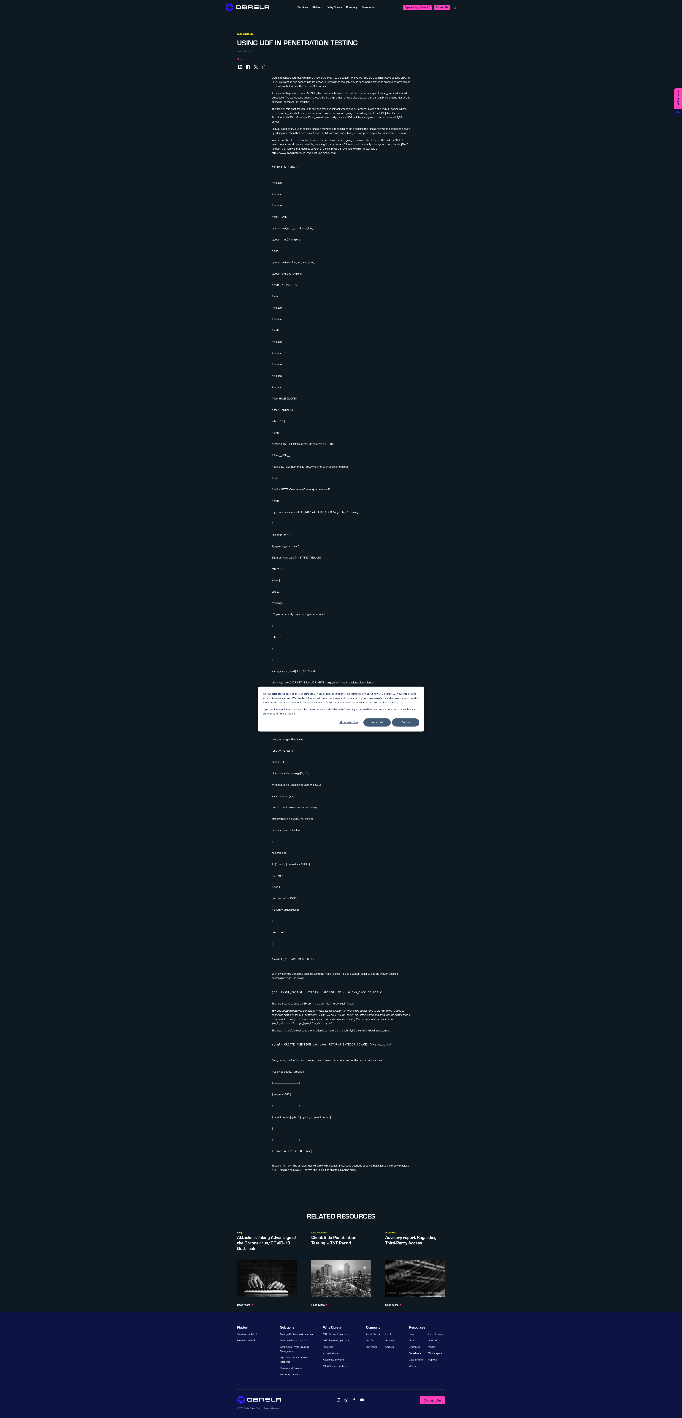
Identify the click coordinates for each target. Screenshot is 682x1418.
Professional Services (291, 1368)
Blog (411, 1334)
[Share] (264, 67)
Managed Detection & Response (297, 1334)
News (412, 1340)
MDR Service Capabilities (336, 1334)
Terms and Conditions (272, 1408)
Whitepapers (435, 1353)
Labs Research (436, 1334)
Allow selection (348, 722)
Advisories (433, 1340)
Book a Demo (678, 98)
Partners (390, 1340)
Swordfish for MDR (247, 1334)
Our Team (371, 1340)
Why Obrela (335, 7)
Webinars (414, 1366)
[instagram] (346, 1399)
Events (388, 1334)
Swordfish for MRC (247, 1340)
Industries (328, 1346)
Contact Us (442, 7)
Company (351, 7)
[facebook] (354, 1399)
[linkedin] (338, 1399)
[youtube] (362, 1399)
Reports (432, 1359)
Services (302, 7)
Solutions (287, 1327)
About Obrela (373, 1334)
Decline (406, 722)
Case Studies (416, 1359)
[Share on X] (256, 67)
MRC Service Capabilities (336, 1340)
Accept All (377, 722)
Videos (431, 1346)
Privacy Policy (255, 1408)
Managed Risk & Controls (293, 1340)
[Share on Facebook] (248, 67)
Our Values (371, 1346)
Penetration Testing (290, 1374)
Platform (317, 7)
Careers (389, 1346)
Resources (368, 7)
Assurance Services (333, 1359)
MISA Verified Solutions (335, 1366)
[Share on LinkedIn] (240, 67)
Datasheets (415, 1353)
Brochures (414, 1346)
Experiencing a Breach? (417, 7)
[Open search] (454, 7)
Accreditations (330, 1353)
